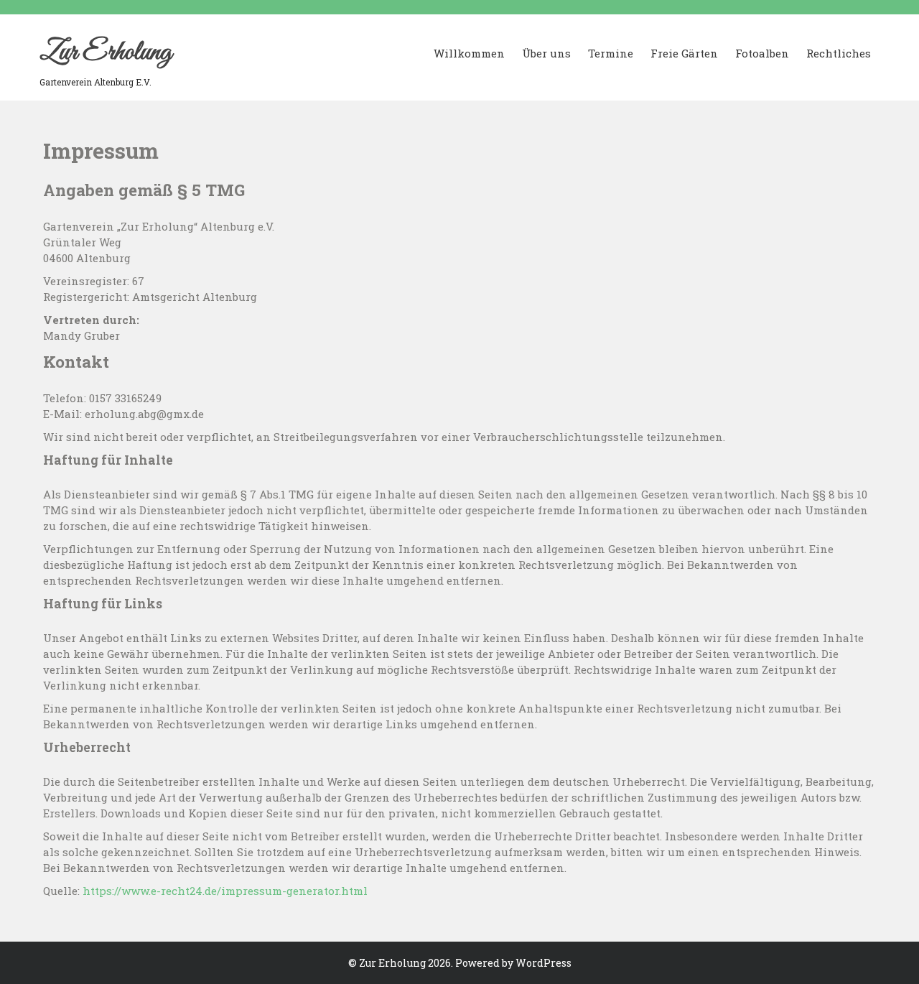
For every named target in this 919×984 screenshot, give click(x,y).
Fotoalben (762, 53)
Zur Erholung (105, 52)
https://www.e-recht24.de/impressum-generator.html (225, 890)
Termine (610, 53)
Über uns (546, 53)
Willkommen (469, 53)
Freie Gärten (684, 53)
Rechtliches (838, 53)
